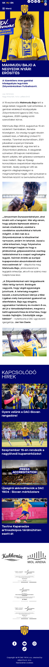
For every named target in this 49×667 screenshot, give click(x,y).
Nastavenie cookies (24, 663)
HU (8, 2)
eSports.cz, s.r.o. (25, 660)
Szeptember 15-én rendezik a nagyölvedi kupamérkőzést (23, 452)
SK (3, 2)
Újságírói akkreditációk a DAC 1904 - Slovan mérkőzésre (23, 490)
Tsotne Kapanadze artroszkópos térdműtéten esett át (21, 530)
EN (11, 2)
